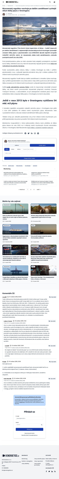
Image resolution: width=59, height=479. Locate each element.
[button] (21, 194)
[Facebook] (47, 476)
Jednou (17, 145)
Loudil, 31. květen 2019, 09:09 (18, 328)
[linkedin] (32, 133)
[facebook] (25, 133)
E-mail (17, 421)
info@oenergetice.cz (7, 475)
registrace (22, 407)
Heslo (17, 428)
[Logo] (12, 2)
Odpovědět (53, 302)
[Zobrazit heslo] (42, 430)
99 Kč (12, 149)
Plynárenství (10, 5)
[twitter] (28, 133)
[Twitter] (49, 476)
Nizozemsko (19, 171)
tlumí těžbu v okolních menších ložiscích (40, 128)
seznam (35, 171)
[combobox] (29, 174)
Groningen (28, 171)
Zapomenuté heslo (29, 438)
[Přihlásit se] (54, 2)
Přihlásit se (29, 434)
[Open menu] (3, 2)
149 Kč (18, 149)
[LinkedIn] (52, 476)
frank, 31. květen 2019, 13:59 (18, 386)
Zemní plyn (11, 171)
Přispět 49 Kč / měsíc (29, 163)
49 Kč (6, 149)
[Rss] (55, 476)
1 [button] (27, 195)
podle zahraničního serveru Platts (18, 87)
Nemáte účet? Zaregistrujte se (29, 440)
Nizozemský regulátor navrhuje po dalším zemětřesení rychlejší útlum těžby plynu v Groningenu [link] (36, 5)
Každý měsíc (42, 145)
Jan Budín (9, 13)
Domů (3, 5)
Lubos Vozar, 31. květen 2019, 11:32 (20, 353)
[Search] (50, 2)
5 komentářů (22, 15)
